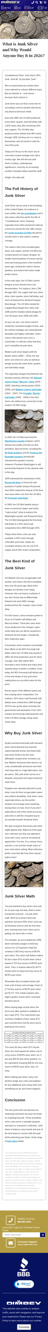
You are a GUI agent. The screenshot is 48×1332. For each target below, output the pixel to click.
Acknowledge (24, 1327)
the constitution (29, 213)
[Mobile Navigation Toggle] (45, 2)
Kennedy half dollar (18, 498)
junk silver (12, 1141)
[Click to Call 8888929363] (33, 2)
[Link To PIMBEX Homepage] (10, 2)
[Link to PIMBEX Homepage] (24, 1303)
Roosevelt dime (13, 482)
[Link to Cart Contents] (41, 2)
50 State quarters (13, 453)
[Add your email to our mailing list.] (43, 1234)
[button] (24, 1284)
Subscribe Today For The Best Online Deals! (21, 1229)
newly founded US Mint (20, 233)
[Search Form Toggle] (37, 2)
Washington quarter (15, 441)
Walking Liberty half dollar (28, 389)
